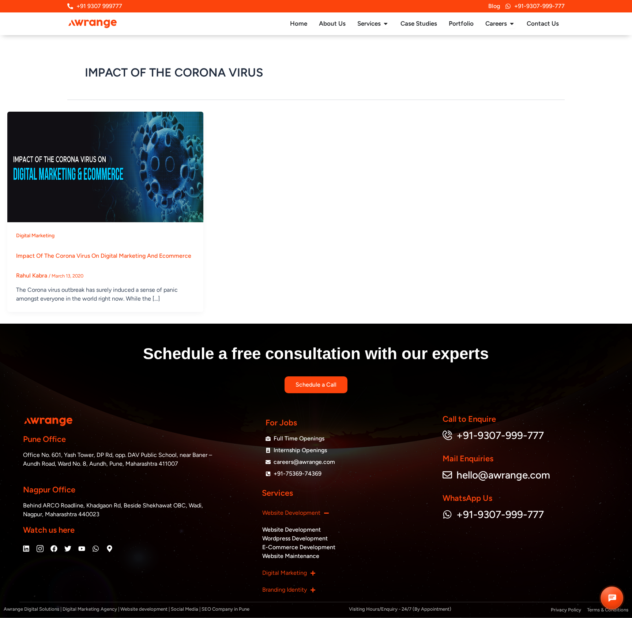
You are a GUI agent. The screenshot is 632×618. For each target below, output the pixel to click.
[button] (612, 598)
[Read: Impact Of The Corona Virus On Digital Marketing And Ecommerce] (105, 166)
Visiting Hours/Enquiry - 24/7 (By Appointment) (400, 609)
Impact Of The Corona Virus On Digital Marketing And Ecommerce (103, 255)
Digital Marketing (35, 235)
